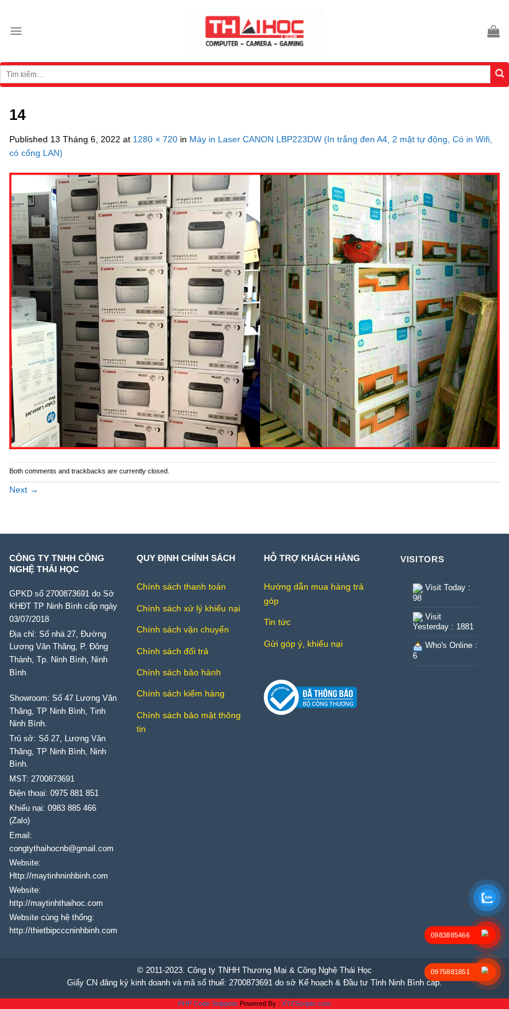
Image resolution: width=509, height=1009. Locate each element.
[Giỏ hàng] (493, 31)
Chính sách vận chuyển (183, 629)
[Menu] (15, 31)
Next (23, 490)
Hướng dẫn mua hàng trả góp (314, 593)
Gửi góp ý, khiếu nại (303, 644)
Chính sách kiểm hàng (181, 693)
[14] (254, 310)
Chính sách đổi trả (173, 651)
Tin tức (277, 622)
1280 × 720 (155, 139)
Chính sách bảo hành (179, 672)
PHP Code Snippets (208, 1003)
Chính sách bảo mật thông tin (189, 722)
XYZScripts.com (306, 1003)
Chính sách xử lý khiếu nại (188, 608)
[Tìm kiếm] (499, 74)
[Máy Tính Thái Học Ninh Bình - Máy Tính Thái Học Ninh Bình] (254, 31)
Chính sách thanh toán (181, 586)
